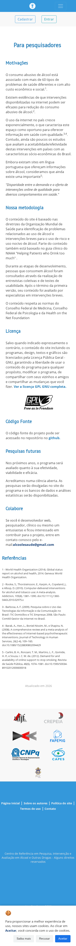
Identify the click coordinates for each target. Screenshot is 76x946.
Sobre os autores (35, 803)
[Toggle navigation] (60, 6)
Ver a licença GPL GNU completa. (40, 386)
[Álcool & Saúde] (32, 6)
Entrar (49, 19)
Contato (50, 809)
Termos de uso (30, 809)
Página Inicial (10, 803)
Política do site (61, 803)
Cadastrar (25, 19)
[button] (23, 938)
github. (54, 438)
